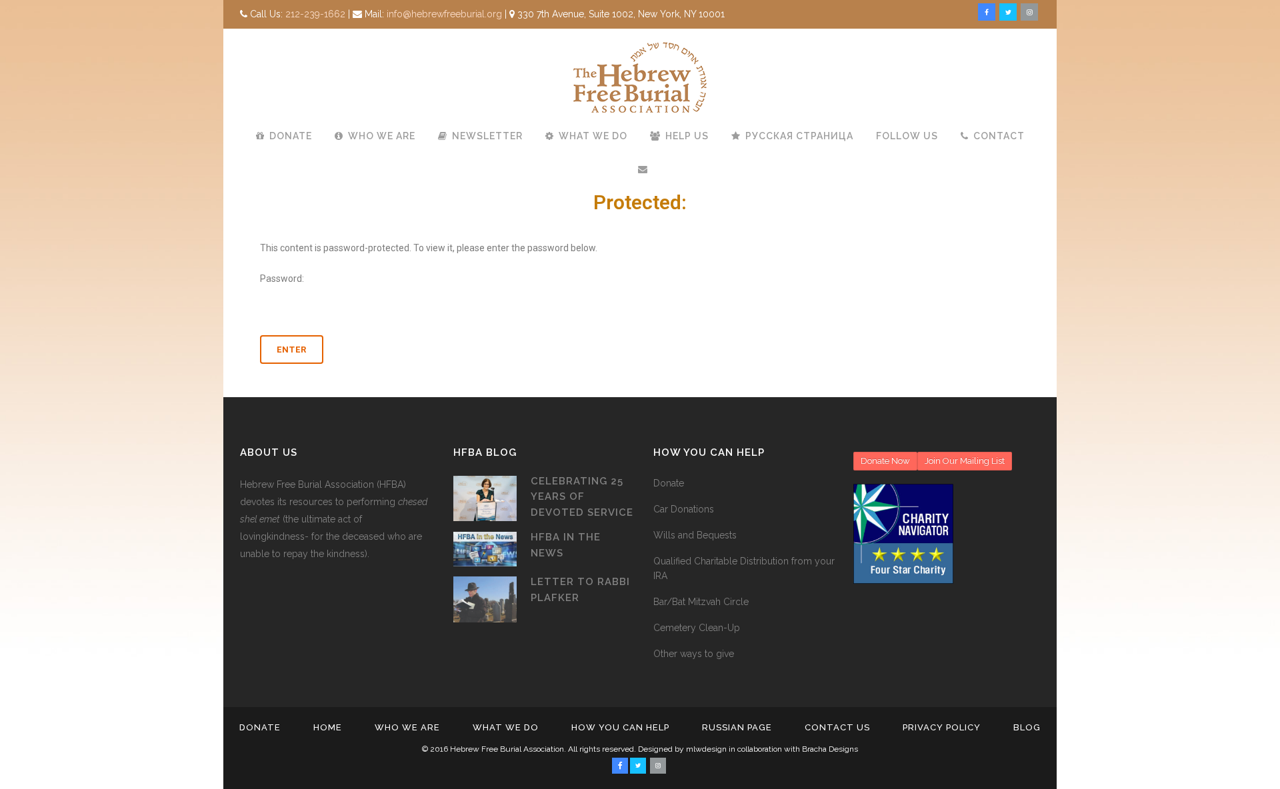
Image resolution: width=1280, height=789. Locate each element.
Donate (668, 483)
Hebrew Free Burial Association (507, 749)
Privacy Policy (942, 727)
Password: (282, 278)
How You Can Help (620, 727)
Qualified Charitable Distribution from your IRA (744, 568)
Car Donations (683, 509)
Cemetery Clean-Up (696, 627)
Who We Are (407, 727)
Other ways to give (693, 653)
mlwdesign (706, 749)
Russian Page (737, 727)
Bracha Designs (830, 749)
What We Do (506, 727)
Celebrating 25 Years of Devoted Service (582, 496)
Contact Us (837, 727)
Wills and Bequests (695, 535)
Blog (1027, 727)
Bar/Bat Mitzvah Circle (701, 601)
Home (327, 727)
